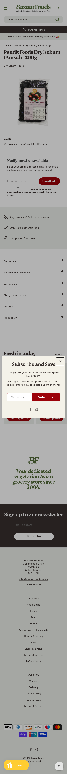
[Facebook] (30, 409)
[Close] (60, 361)
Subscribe (46, 397)
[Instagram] (36, 409)
